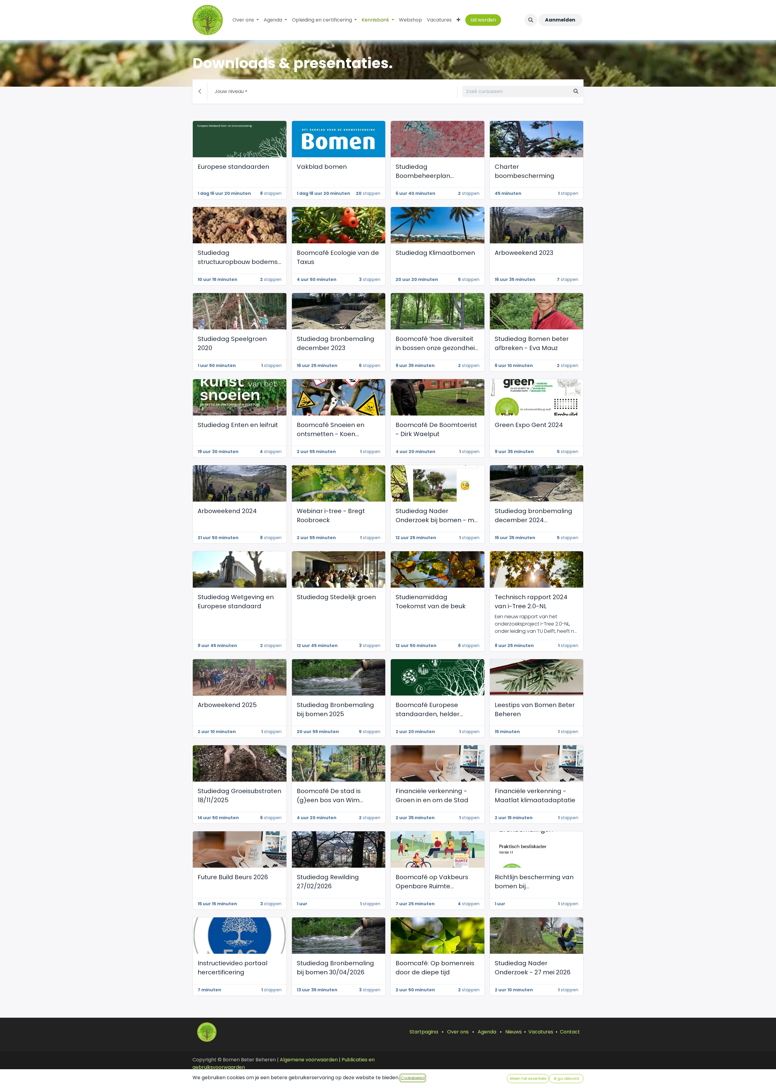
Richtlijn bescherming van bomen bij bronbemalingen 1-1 (534, 882)
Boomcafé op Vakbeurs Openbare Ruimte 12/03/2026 (432, 882)
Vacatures (540, 1031)
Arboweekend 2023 (524, 253)
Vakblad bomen (322, 166)
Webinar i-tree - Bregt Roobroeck (331, 515)
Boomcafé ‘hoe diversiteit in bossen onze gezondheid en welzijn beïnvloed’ (437, 343)
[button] (530, 20)
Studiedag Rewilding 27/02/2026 (328, 881)
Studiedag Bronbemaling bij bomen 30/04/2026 (335, 967)
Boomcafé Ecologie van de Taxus (338, 257)
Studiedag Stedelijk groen (336, 597)
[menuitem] (245, 20)
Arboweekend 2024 (227, 511)
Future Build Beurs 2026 (233, 877)
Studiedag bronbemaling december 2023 (335, 343)
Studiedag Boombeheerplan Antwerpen (423, 171)
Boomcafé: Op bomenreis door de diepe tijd (435, 967)
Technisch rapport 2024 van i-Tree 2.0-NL (531, 601)
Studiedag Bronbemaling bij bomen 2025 (335, 709)
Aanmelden (560, 19)
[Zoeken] (576, 91)
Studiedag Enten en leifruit (238, 425)
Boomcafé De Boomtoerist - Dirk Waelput (436, 429)
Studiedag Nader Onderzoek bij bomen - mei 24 (437, 516)
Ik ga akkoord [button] (566, 1078)
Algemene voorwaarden (309, 1059)
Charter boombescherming (524, 171)
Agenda (487, 1031)
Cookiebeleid (413, 1077)
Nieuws (513, 1031)
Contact (570, 1031)
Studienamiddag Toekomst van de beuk (431, 601)
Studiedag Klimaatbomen (435, 253)
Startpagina (424, 1031)
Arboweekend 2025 (227, 705)
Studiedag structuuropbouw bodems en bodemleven (238, 257)
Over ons (458, 1031)
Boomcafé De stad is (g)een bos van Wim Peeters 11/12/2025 (329, 796)
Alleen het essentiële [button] (528, 1078)
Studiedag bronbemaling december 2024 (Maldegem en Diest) (533, 516)
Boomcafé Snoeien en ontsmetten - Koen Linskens (330, 430)
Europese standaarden (233, 166)
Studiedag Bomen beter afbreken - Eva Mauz (532, 343)
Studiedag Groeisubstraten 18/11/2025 (239, 795)
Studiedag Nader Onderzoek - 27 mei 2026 (532, 967)
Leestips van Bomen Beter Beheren (535, 709)
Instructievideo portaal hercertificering (232, 967)
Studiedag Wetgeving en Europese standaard (236, 601)
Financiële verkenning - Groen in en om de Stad (432, 795)
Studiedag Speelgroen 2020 (232, 343)
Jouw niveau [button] (229, 91)
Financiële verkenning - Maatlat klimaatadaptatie (535, 795)
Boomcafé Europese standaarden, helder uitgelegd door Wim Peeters (428, 710)
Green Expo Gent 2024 (529, 425)
